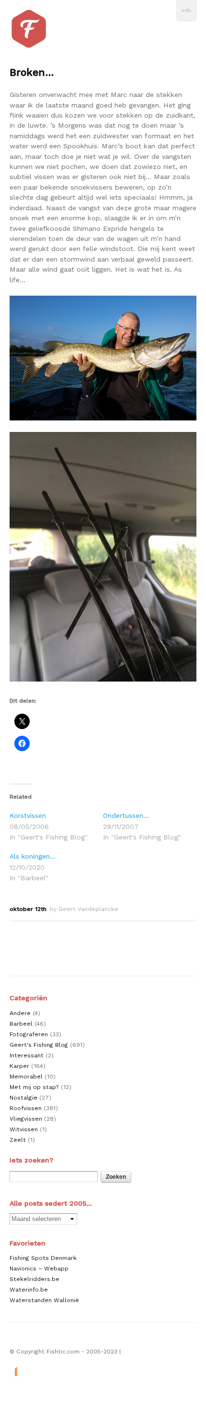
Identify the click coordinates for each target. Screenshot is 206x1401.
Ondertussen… (126, 815)
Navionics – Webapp (39, 1268)
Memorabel (26, 1076)
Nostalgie (23, 1097)
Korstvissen (28, 815)
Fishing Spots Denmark (43, 1258)
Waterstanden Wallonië (44, 1300)
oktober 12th (28, 909)
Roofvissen (26, 1108)
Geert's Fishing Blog (39, 1045)
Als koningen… (33, 856)
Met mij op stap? (34, 1087)
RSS (13, 1371)
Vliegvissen (26, 1118)
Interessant (27, 1055)
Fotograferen (29, 1034)
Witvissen (24, 1129)
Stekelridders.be (34, 1279)
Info (186, 10)
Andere (20, 1013)
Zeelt (18, 1140)
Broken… (32, 72)
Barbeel (21, 1023)
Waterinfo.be (29, 1289)
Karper (19, 1066)
